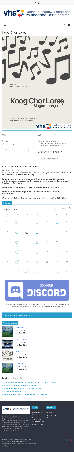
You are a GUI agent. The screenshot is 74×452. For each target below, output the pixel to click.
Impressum (49, 412)
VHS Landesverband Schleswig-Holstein (38, 419)
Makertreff (19, 327)
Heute (63, 208)
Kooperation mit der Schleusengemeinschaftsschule (19, 385)
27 (37, 261)
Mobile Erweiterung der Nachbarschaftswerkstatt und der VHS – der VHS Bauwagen (29, 382)
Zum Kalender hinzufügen (17, 150)
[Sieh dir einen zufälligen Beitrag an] (69, 25)
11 (17, 242)
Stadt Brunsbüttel (37, 424)
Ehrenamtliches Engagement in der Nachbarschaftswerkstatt (22, 388)
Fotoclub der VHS (22, 339)
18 (17, 251)
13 (37, 242)
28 (17, 222)
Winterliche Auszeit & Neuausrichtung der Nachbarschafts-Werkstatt (24, 394)
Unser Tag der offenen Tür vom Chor (14, 391)
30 (37, 222)
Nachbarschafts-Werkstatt (50, 141)
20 (37, 251)
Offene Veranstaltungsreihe (49, 159)
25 (17, 261)
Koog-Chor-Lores (22, 351)
